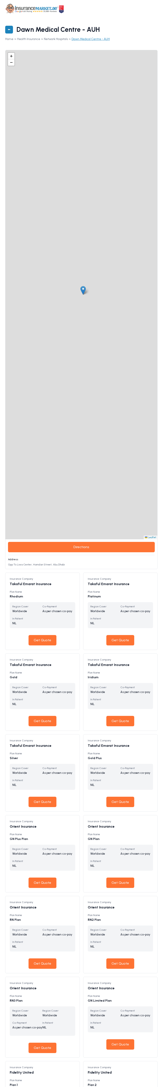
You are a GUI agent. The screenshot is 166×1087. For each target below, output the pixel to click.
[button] (83, 290)
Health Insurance (28, 39)
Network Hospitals (56, 39)
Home (9, 39)
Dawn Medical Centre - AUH (91, 39)
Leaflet (151, 537)
